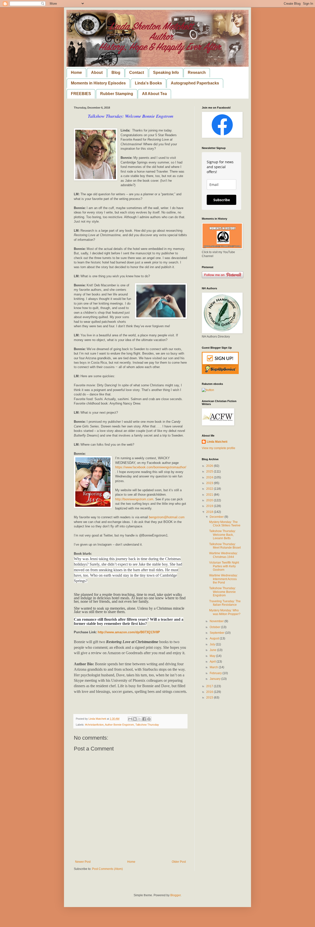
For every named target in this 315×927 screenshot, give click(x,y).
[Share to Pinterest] (148, 718)
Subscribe (221, 199)
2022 (210, 488)
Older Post (179, 861)
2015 (210, 697)
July (213, 644)
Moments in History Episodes (98, 83)
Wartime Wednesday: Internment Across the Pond (223, 579)
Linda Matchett (217, 441)
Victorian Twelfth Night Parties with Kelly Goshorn (224, 566)
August (215, 638)
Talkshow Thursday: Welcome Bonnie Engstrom (222, 591)
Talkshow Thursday (147, 724)
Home (76, 72)
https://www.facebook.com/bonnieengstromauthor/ (150, 467)
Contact (136, 72)
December (217, 517)
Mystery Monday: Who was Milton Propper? (224, 612)
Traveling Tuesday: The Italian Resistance (225, 603)
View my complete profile (218, 448)
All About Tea (154, 94)
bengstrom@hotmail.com (167, 517)
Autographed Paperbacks (195, 83)
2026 (210, 466)
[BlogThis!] (134, 718)
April (213, 661)
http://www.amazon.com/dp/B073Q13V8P (129, 632)
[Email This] (130, 718)
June (213, 650)
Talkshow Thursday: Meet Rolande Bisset (225, 545)
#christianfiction (94, 724)
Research (197, 72)
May (213, 656)
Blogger (175, 895)
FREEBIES (81, 94)
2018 (210, 512)
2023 (210, 483)
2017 (210, 686)
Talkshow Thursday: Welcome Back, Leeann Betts (222, 534)
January (215, 679)
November (217, 621)
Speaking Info (166, 72)
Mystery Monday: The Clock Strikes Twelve (224, 523)
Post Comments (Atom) (107, 869)
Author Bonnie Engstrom (119, 724)
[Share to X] (139, 718)
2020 (210, 500)
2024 (210, 477)
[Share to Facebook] (144, 718)
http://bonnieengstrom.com (134, 499)
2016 (210, 692)
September (217, 632)
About (97, 72)
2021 (210, 494)
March (214, 667)
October (215, 627)
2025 (210, 471)
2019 (210, 506)
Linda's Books (148, 83)
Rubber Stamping (116, 94)
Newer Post (83, 861)
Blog (115, 72)
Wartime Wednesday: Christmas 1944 (223, 555)
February (216, 673)
